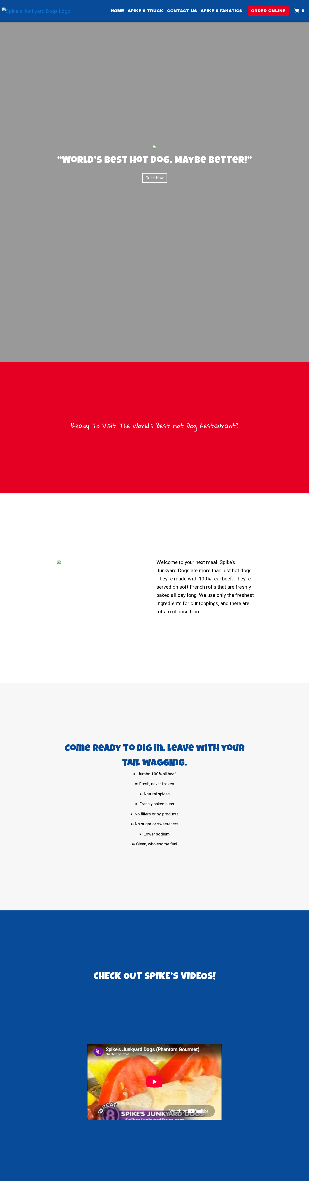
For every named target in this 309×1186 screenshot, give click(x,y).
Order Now (155, 178)
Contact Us (182, 10)
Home (117, 10)
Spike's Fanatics (221, 10)
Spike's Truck (145, 10)
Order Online (268, 10)
